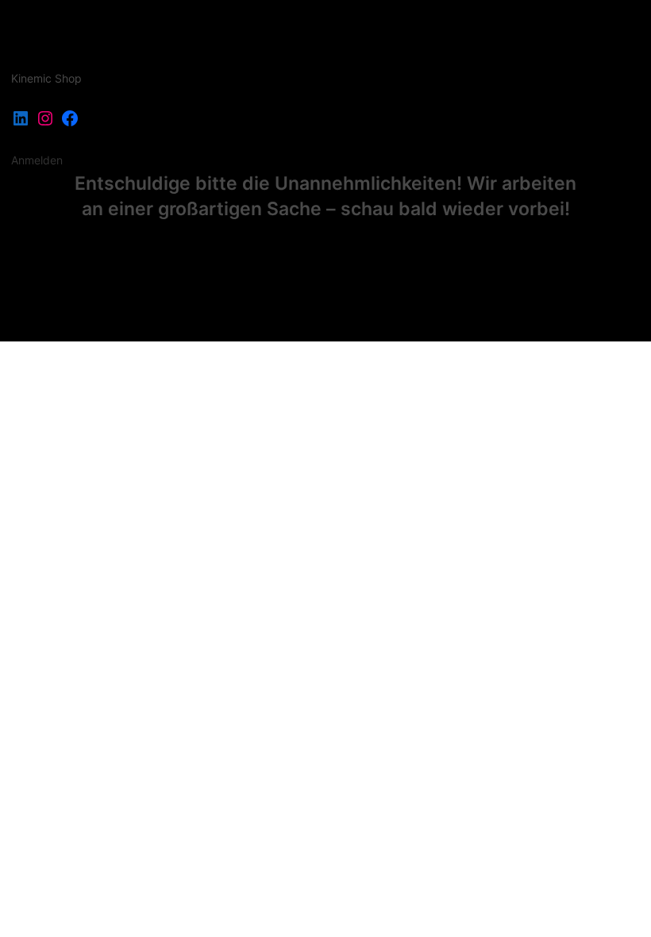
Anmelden (37, 160)
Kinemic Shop (46, 78)
